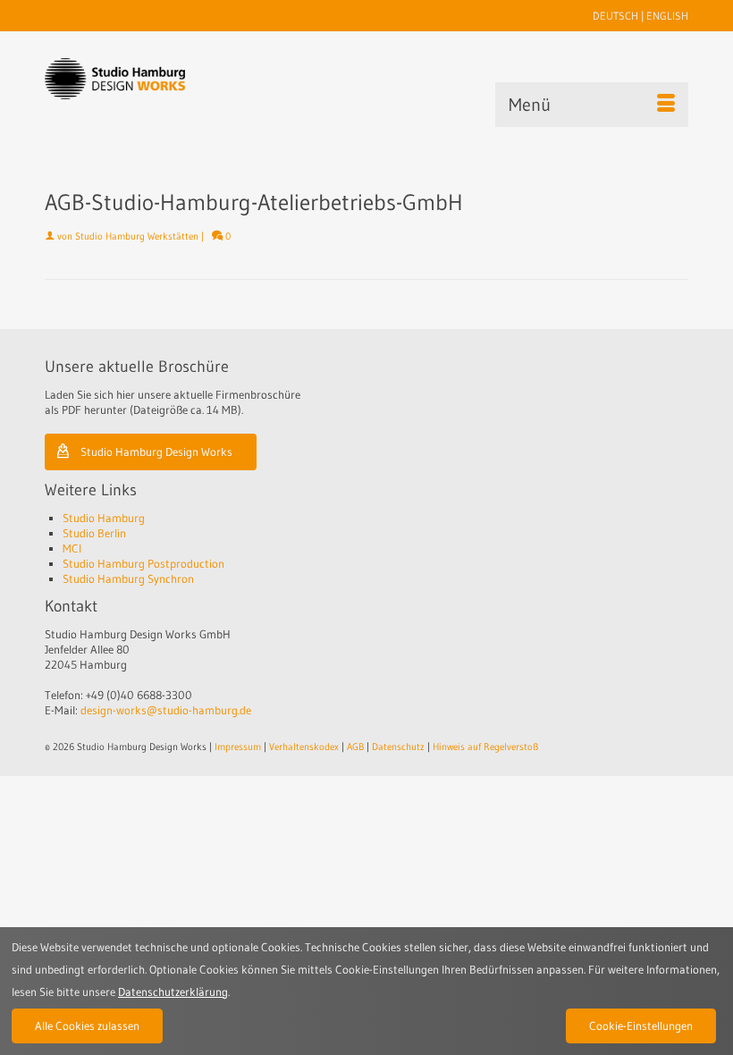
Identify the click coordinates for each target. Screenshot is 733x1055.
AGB (355, 746)
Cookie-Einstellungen (641, 1025)
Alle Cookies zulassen (87, 1025)
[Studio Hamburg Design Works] (115, 78)
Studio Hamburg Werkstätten (136, 236)
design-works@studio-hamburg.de (165, 710)
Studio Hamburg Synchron (128, 578)
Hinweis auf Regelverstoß (485, 746)
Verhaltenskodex (304, 746)
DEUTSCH (615, 15)
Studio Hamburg (104, 518)
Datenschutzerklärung (173, 991)
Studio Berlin (94, 533)
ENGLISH (667, 15)
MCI (72, 548)
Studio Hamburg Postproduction (143, 563)
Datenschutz (398, 746)
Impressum (238, 746)
